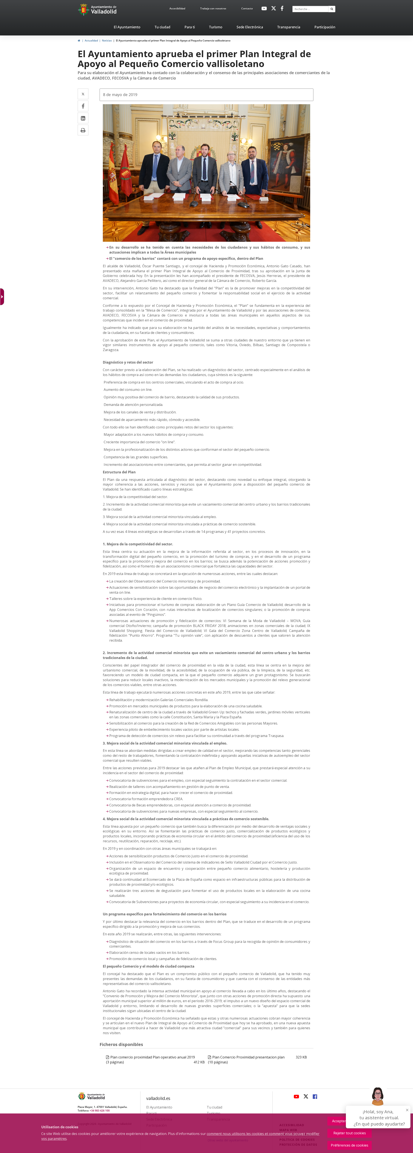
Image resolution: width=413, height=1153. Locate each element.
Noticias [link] (107, 40)
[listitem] (127, 28)
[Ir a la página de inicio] (84, 9)
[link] (177, 9)
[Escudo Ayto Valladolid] (82, 1096)
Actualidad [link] (91, 40)
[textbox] (310, 9)
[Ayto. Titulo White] (104, 9)
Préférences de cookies (349, 1145)
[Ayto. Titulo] (96, 1096)
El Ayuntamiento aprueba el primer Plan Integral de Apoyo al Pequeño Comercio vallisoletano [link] (173, 40)
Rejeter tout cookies (349, 1133)
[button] (331, 9)
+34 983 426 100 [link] (100, 1110)
